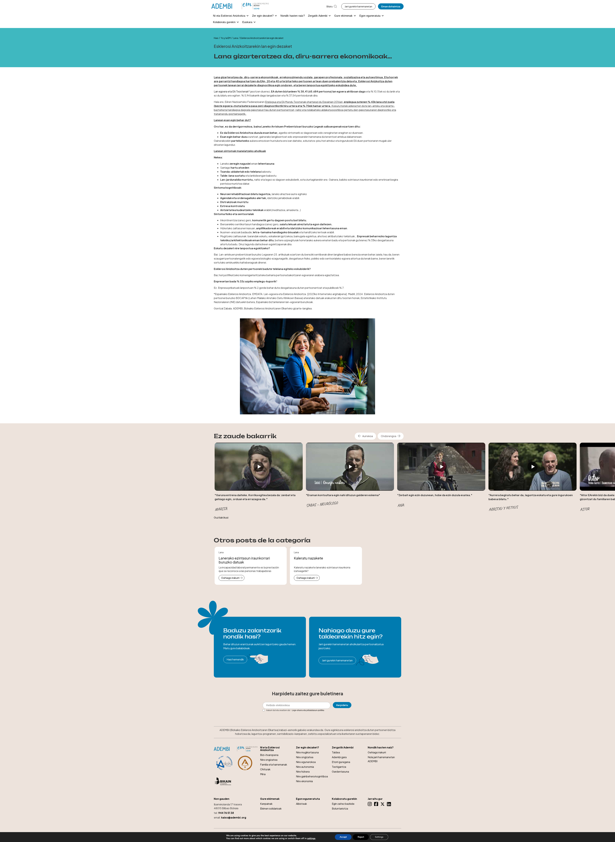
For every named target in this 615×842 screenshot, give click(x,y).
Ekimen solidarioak (271, 808)
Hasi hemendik (235, 659)
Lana (235, 37)
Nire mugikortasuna (307, 752)
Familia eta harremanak (273, 764)
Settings (379, 836)
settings (311, 838)
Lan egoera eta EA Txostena (230, 91)
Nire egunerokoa (306, 762)
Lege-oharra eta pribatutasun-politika (308, 710)
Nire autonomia (305, 766)
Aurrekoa (367, 436)
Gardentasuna (340, 771)
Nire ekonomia (304, 781)
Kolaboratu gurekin (224, 22)
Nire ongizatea (268, 759)
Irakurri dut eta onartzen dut (295, 710)
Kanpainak (266, 803)
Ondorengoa (388, 436)
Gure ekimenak (343, 15)
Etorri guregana (341, 762)
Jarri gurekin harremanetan (358, 6)
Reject (361, 836)
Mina (263, 774)
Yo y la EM (226, 37)
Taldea (336, 752)
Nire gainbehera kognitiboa (312, 776)
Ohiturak (265, 769)
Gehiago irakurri (230, 577)
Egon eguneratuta (369, 15)
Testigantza (339, 766)
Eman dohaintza (390, 6)
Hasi (216, 37)
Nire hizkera (303, 771)
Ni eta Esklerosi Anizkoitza (229, 15)
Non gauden (221, 799)
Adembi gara (339, 757)
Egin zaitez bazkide (343, 803)
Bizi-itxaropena (269, 755)
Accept (343, 836)
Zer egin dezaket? (263, 15)
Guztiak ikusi (221, 517)
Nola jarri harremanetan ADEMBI (381, 759)
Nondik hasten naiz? (292, 15)
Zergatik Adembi (317, 15)
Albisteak (301, 803)
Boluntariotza (340, 808)
